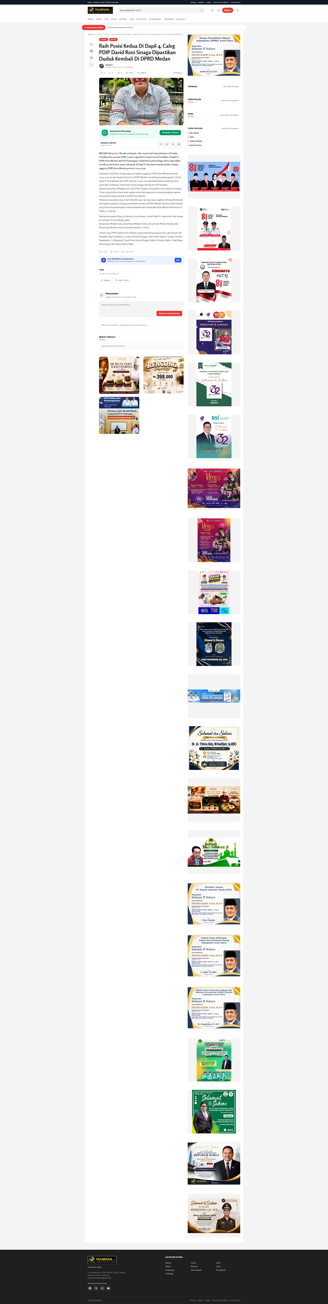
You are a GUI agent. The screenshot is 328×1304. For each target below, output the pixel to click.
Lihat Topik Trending (230, 86)
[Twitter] (96, 1288)
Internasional (155, 19)
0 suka (104, 252)
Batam (114, 19)
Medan (90, 19)
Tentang (193, 2)
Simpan (116, 252)
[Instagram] (102, 1288)
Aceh (106, 19)
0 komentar (129, 252)
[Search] (201, 10)
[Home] (212, 10)
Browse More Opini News (229, 115)
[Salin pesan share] (91, 64)
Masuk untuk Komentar (169, 313)
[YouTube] (108, 1288)
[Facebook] (90, 1288)
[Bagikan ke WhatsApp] (91, 44)
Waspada (91, 34)
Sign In (227, 10)
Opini (132, 19)
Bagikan (107, 280)
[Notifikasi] (218, 10)
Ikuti (178, 260)
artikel (99, 34)
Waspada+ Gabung (170, 132)
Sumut (99, 19)
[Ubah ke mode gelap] (237, 10)
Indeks (208, 2)
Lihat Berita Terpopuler (229, 100)
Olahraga (180, 19)
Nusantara (141, 19)
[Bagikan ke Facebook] (91, 51)
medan (106, 34)
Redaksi (201, 2)
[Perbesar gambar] (178, 82)
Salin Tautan (124, 280)
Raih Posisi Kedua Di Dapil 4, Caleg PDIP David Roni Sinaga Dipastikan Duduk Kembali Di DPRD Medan (147, 34)
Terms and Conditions (220, 2)
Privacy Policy (235, 2)
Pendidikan (169, 19)
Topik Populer (195, 128)
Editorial (123, 19)
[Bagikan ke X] (91, 57)
